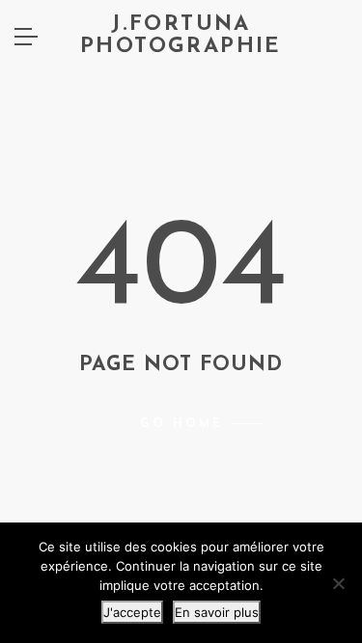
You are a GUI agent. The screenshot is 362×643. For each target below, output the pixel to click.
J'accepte (132, 612)
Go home (181, 424)
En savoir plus (217, 612)
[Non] (338, 583)
